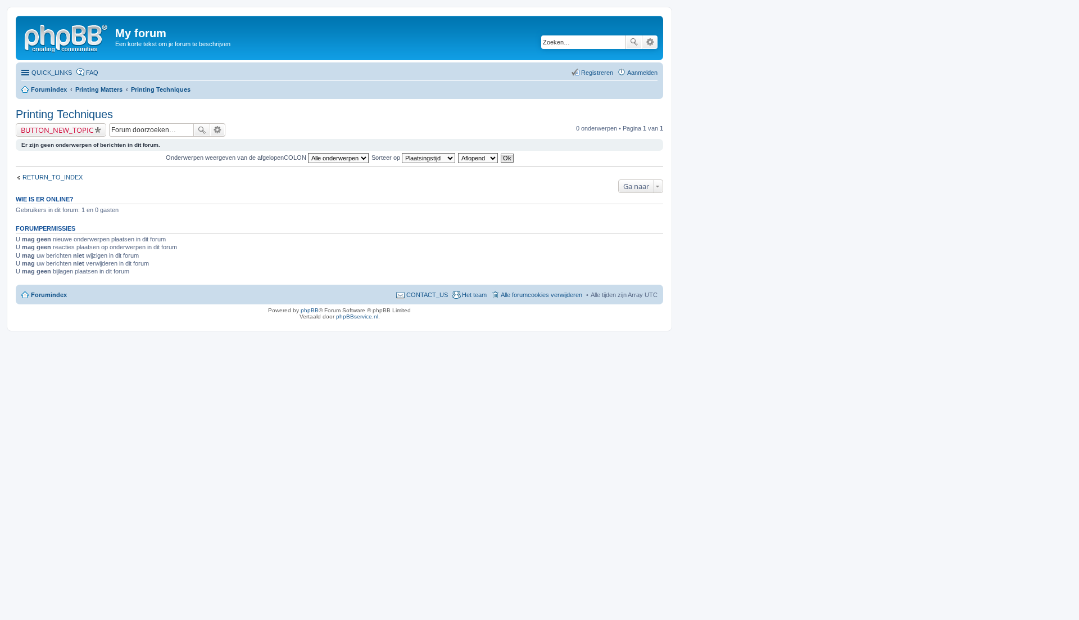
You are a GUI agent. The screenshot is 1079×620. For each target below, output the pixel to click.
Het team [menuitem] (474, 294)
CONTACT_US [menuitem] (427, 294)
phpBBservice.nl (357, 316)
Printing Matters (99, 89)
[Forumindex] (67, 37)
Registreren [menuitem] (597, 72)
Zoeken (633, 42)
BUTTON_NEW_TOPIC (57, 130)
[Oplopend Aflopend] (478, 157)
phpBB (310, 310)
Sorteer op (386, 157)
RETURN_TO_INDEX (52, 177)
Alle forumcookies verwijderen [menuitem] (541, 294)
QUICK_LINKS (51, 72)
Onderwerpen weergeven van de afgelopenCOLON (237, 157)
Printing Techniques (161, 89)
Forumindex (49, 89)
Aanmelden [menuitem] (642, 72)
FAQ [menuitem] (92, 72)
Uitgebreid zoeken (650, 42)
